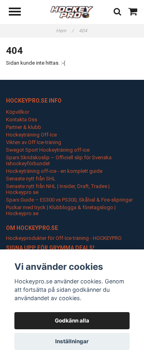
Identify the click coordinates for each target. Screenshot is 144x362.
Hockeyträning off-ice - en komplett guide (54, 171)
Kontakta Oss (21, 120)
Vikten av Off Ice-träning (33, 142)
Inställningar (72, 341)
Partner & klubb (23, 127)
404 (83, 31)
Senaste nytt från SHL (31, 179)
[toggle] (19, 13)
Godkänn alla (72, 320)
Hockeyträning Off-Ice (31, 135)
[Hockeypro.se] (72, 12)
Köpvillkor (17, 112)
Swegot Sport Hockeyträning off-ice (48, 150)
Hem (65, 31)
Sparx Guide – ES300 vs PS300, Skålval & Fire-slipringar (69, 200)
